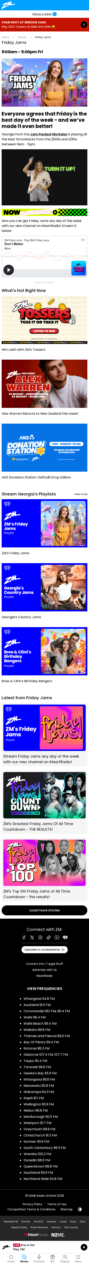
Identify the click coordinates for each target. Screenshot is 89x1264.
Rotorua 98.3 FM (36, 1048)
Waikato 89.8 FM (37, 1029)
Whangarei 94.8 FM (39, 998)
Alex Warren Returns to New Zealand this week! (44, 389)
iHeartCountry (19, 1227)
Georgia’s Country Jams (44, 593)
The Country (71, 1227)
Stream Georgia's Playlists (29, 494)
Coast (63, 1221)
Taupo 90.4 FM (35, 1060)
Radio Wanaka (39, 1227)
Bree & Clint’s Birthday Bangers (44, 657)
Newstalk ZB (11, 1221)
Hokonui (56, 1227)
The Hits (25, 1221)
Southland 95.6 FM (38, 1172)
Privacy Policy (32, 1204)
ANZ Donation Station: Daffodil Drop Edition (44, 453)
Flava (73, 1221)
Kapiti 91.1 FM (34, 1098)
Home (5, 37)
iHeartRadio (44, 976)
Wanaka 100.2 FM (37, 1154)
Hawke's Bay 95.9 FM (40, 1073)
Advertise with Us (44, 970)
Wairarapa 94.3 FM (39, 1091)
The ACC (39, 1221)
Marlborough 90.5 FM (41, 1116)
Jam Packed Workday (48, 134)
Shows (22, 37)
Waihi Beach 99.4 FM (40, 1023)
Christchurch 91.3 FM (40, 1135)
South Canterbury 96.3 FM (45, 1147)
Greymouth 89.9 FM (39, 1129)
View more (80, 494)
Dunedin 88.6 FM (37, 1160)
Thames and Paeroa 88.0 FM (47, 1036)
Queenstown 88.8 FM (41, 1166)
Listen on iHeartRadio (44, 1247)
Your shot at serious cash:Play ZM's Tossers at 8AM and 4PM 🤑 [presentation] (44, 24)
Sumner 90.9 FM (36, 1141)
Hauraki (51, 1221)
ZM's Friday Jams (44, 529)
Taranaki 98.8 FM (37, 1067)
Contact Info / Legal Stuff (44, 964)
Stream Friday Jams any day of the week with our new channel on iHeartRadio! (44, 734)
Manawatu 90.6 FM (39, 1085)
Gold (82, 1221)
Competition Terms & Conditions (31, 1209)
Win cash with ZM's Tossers (44, 325)
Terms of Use (56, 1204)
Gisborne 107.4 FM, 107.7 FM (46, 1054)
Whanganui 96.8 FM (39, 1079)
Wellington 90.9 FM (39, 1104)
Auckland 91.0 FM (37, 1005)
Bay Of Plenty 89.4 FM (41, 1042)
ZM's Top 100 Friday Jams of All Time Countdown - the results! (44, 869)
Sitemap (66, 1209)
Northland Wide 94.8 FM (43, 1178)
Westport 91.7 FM (37, 1123)
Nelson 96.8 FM (36, 1110)
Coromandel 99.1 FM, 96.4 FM (47, 1011)
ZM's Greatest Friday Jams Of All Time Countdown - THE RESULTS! (44, 802)
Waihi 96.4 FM (35, 1017)
